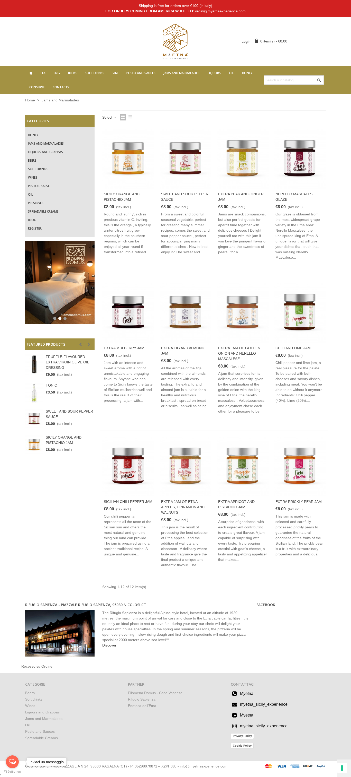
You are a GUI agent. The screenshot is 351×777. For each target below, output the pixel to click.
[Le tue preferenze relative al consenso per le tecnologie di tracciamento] (342, 768)
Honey (247, 73)
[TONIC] (34, 393)
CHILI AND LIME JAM (293, 348)
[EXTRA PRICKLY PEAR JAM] (300, 466)
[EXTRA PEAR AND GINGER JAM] (243, 159)
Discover (109, 645)
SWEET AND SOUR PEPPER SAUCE (69, 414)
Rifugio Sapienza (141, 699)
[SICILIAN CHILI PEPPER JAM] (128, 466)
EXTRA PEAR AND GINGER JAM (241, 197)
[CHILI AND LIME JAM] (300, 313)
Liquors (214, 73)
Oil (231, 73)
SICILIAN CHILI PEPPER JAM (128, 502)
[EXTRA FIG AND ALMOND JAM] (186, 313)
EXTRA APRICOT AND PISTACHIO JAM (236, 504)
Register (35, 228)
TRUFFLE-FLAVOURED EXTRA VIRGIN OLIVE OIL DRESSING (67, 362)
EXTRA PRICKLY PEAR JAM (298, 502)
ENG (57, 73)
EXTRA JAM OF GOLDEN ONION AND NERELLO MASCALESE (239, 353)
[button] (80, 344)
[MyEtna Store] (175, 41)
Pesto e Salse (39, 186)
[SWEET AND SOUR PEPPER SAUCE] (34, 419)
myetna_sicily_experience (264, 704)
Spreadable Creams (43, 211)
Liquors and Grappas (45, 152)
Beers (72, 73)
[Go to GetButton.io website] (12, 771)
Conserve (36, 87)
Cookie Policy (242, 745)
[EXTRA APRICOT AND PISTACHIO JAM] (243, 466)
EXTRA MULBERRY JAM (124, 348)
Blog (32, 220)
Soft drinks (94, 73)
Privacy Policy (242, 736)
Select (107, 117)
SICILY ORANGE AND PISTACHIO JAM (63, 440)
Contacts (61, 87)
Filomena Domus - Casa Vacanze (155, 693)
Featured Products (46, 344)
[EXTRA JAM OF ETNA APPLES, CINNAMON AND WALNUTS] (186, 466)
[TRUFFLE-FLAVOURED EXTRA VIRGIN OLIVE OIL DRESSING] (34, 364)
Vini (115, 73)
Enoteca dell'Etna (142, 706)
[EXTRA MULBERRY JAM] (128, 313)
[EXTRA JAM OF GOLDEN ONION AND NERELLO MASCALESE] (243, 313)
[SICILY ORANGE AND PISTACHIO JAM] (34, 445)
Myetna (246, 693)
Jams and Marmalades (181, 73)
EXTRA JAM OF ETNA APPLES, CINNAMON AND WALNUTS (183, 507)
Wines (32, 177)
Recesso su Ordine (36, 666)
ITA (43, 73)
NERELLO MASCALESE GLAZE (295, 197)
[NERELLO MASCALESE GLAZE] (300, 159)
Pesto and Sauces (140, 73)
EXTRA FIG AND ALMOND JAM (182, 350)
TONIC (51, 385)
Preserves (35, 203)
